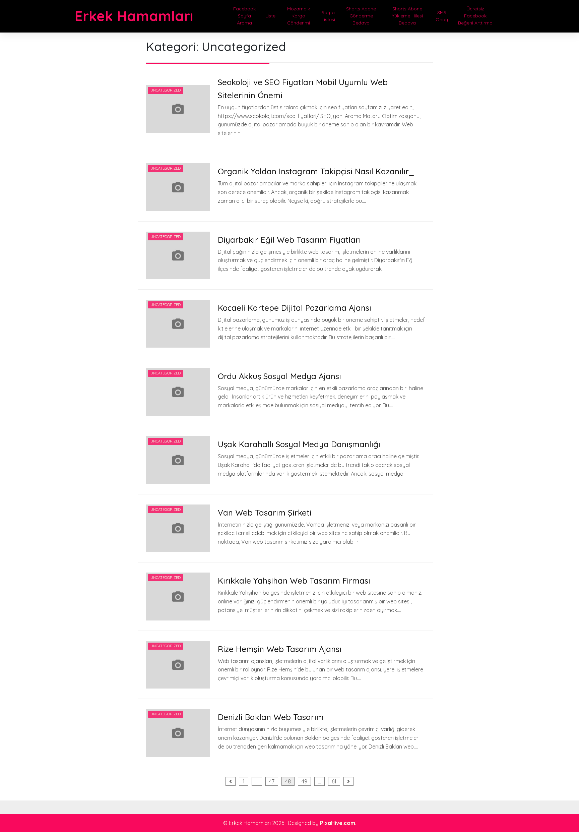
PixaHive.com (337, 823)
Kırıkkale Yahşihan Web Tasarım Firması (294, 581)
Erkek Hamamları (134, 16)
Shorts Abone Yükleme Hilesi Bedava (407, 16)
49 (304, 781)
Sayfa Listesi (328, 15)
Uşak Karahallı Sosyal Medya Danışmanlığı (299, 444)
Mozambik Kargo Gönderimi (298, 16)
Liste (270, 16)
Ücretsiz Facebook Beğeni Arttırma (475, 16)
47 (271, 781)
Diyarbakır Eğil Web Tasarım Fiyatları (289, 240)
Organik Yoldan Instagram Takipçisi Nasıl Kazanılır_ (316, 171)
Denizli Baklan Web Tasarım (271, 717)
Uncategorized (165, 90)
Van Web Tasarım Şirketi (265, 513)
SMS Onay (442, 15)
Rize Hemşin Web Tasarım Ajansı (279, 649)
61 (334, 781)
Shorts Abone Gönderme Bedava (361, 16)
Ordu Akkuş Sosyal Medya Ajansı (279, 376)
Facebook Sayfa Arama (244, 16)
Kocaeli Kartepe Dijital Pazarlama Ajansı (294, 308)
